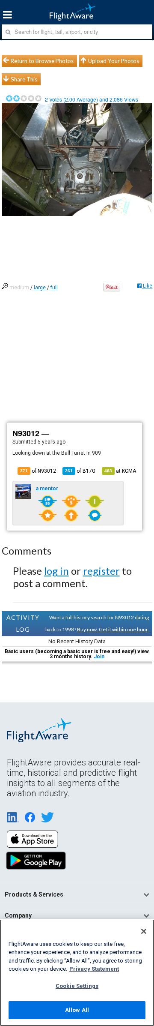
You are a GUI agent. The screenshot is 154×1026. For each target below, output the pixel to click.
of (80, 471)
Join (99, 657)
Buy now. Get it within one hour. (113, 629)
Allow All (77, 1010)
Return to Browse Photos (42, 60)
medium (19, 288)
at (120, 471)
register (101, 570)
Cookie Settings (77, 986)
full (54, 288)
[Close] (143, 931)
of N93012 (38, 471)
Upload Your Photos (113, 60)
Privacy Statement (94, 969)
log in (56, 570)
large (40, 288)
